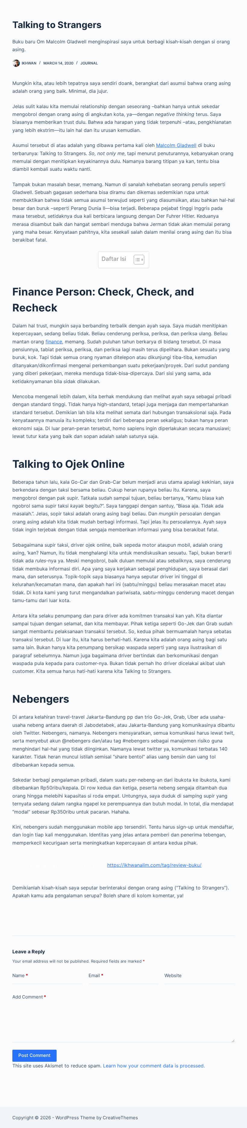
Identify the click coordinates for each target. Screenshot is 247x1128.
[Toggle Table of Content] (136, 260)
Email (96, 975)
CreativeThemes (120, 1117)
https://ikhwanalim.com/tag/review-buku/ (154, 865)
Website (173, 975)
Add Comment (29, 997)
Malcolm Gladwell (176, 145)
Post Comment (34, 1055)
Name (20, 975)
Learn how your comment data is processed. (154, 1066)
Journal (89, 63)
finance (53, 342)
